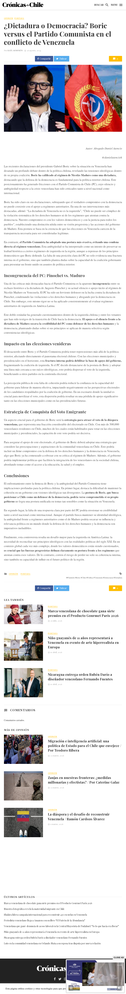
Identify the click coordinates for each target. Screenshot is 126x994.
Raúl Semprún (15, 50)
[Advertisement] (63, 866)
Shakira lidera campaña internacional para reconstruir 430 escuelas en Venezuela (45, 914)
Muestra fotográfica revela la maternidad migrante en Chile (34, 909)
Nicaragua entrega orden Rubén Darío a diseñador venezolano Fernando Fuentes (80, 676)
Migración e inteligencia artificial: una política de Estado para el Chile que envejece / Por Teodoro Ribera (84, 745)
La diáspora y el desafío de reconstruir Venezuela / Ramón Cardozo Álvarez (79, 816)
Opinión (8, 18)
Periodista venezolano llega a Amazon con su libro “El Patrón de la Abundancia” (44, 920)
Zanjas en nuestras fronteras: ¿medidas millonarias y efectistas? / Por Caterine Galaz (83, 779)
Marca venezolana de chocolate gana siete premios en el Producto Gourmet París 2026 (83, 613)
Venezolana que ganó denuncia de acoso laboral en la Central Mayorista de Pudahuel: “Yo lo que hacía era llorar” (61, 926)
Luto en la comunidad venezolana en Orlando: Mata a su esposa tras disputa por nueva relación (52, 943)
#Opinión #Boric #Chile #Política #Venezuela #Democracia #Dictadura (94, 577)
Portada (19, 18)
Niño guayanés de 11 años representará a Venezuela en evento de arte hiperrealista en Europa (83, 642)
